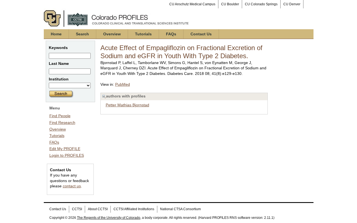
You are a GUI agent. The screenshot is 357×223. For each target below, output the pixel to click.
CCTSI (77, 209)
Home (56, 34)
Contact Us (201, 34)
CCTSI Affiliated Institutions (134, 209)
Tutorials (143, 34)
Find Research (62, 122)
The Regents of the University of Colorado (108, 218)
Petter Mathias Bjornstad (127, 105)
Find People (60, 116)
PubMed (122, 84)
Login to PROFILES (66, 155)
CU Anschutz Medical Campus (192, 4)
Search (82, 34)
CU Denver (291, 4)
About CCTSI (98, 209)
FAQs (171, 34)
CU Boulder (230, 4)
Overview (112, 34)
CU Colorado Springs (261, 4)
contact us (72, 186)
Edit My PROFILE (64, 148)
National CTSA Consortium (180, 209)
